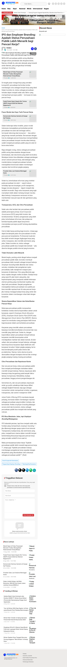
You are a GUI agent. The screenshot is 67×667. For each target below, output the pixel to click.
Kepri (15, 9)
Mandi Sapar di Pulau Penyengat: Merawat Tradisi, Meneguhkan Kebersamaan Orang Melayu (13, 74)
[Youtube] (61, 3)
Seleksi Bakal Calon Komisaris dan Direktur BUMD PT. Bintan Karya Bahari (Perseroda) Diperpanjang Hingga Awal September (15, 599)
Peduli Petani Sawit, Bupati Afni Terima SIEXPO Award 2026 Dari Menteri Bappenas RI (15, 103)
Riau (9, 9)
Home (4, 9)
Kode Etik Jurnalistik (27, 655)
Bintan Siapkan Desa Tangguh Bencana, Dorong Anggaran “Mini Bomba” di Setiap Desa (16, 639)
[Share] (35, 48)
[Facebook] (53, 3)
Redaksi (9, 48)
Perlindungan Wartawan (28, 662)
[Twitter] (56, 3)
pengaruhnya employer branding (11, 464)
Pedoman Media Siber (28, 660)
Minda (29, 9)
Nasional (22, 9)
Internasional (37, 9)
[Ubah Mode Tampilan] (49, 3)
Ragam (46, 9)
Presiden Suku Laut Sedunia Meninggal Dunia (14, 172)
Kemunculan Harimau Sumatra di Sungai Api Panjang (15, 117)
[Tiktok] (64, 3)
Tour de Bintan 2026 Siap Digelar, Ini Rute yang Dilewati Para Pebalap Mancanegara (16, 609)
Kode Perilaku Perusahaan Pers (30, 657)
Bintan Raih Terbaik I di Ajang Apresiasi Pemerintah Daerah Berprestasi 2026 (15, 619)
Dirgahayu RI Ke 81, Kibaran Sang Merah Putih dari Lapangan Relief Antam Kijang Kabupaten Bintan (16, 629)
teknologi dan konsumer (29, 464)
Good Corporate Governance (10, 461)
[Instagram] (58, 3)
